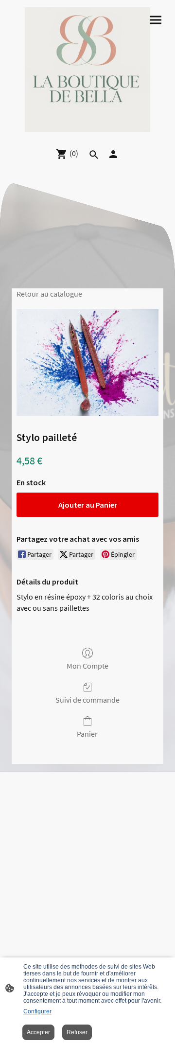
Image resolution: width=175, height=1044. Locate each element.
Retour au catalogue (49, 294)
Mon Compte (87, 666)
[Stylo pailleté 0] (87, 362)
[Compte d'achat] (113, 154)
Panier (87, 734)
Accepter (38, 1032)
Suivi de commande (87, 700)
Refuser (77, 1032)
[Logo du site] (87, 69)
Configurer (37, 1011)
